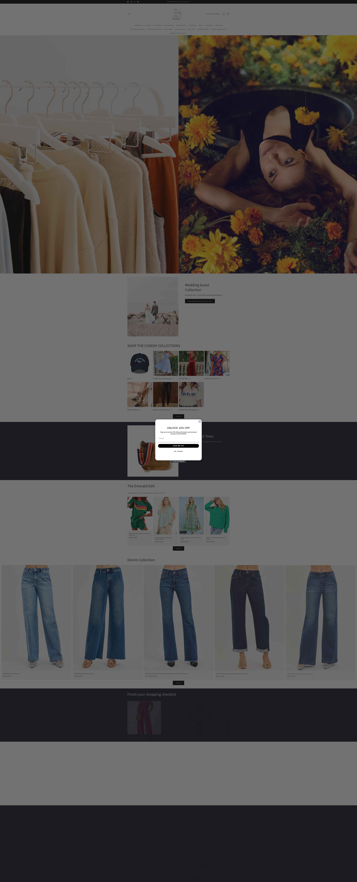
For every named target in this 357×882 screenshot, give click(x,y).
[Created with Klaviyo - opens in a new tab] (178, 461)
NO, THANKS (178, 451)
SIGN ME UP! (178, 446)
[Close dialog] (200, 421)
